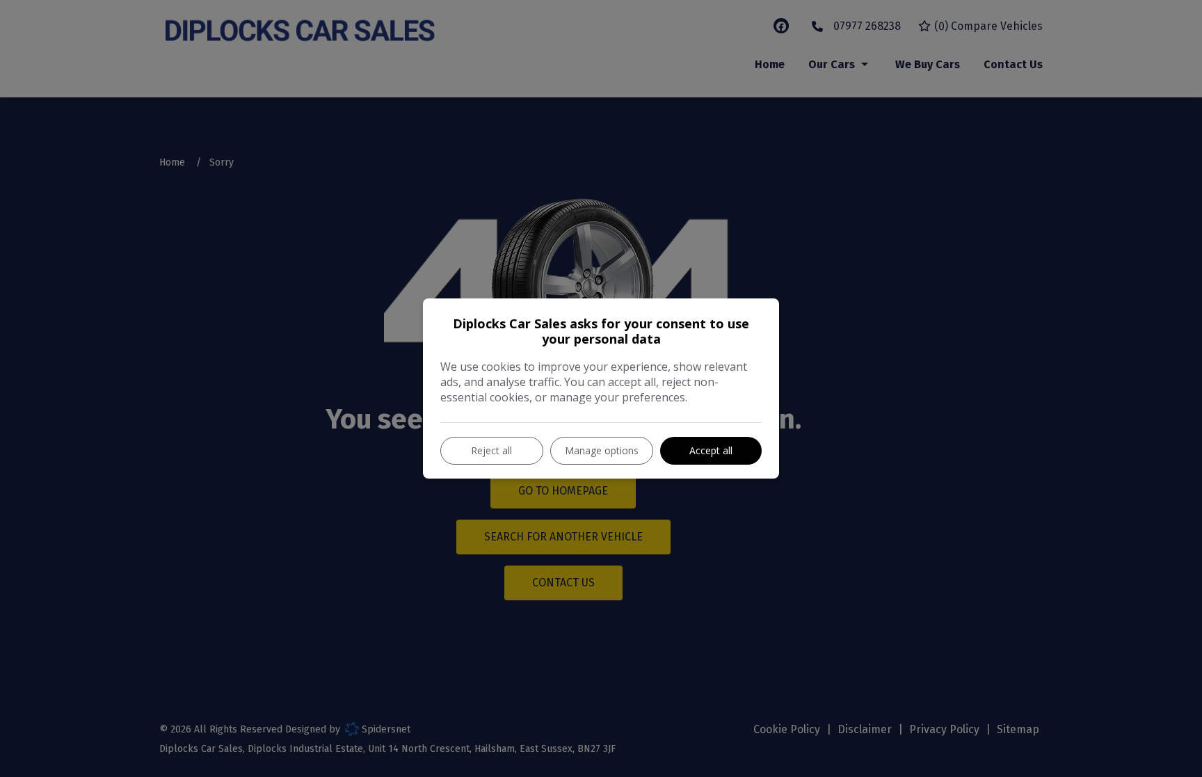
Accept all (710, 450)
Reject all (491, 450)
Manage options (602, 450)
